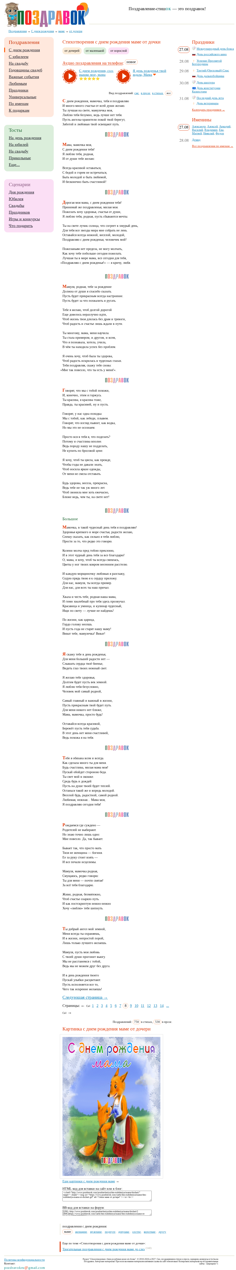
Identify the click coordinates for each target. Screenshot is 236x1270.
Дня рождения (21, 192)
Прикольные (20, 158)
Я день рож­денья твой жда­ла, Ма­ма (149, 73)
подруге (110, 1231)
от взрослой (118, 50)
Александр (199, 126)
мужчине (96, 1231)
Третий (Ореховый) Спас (213, 70)
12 (149, 1006)
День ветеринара (207, 103)
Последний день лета (210, 98)
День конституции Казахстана (206, 89)
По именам (18, 103)
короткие (150, 1231)
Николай (208, 133)
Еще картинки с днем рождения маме (88, 1181)
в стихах (157, 93)
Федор (219, 133)
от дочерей (72, 50)
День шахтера (206, 82)
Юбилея (16, 199)
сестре (136, 1231)
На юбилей (18, 144)
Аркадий (224, 126)
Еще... (14, 164)
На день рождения (25, 137)
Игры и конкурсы (24, 219)
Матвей (197, 133)
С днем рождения (24, 50)
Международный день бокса (215, 48)
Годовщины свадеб (25, 70)
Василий (197, 130)
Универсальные (22, 97)
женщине (81, 1231)
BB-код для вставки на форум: (83, 1207)
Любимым (18, 83)
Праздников (19, 212)
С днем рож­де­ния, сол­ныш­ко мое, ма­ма (96, 73)
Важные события (24, 76)
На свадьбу (18, 63)
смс (136, 93)
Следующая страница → (85, 997)
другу (162, 1231)
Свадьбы (16, 205)
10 (136, 1006)
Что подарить (21, 225)
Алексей (212, 126)
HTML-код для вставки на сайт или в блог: (92, 1188)
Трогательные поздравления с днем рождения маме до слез (103, 1249)
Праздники (18, 90)
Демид (196, 139)
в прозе (145, 93)
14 (162, 1006)
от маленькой (95, 50)
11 (142, 1006)
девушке (123, 1231)
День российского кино (212, 54)
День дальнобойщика (210, 76)
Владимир (211, 130)
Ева (221, 130)
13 (155, 1006)
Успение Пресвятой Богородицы (207, 62)
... (167, 1006)
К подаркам (19, 110)
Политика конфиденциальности (24, 1259)
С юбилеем (18, 56)
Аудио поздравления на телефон (92, 63)
